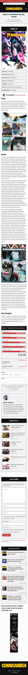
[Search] (23, 3)
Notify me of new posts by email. (11, 532)
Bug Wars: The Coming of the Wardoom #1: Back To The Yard (18, 435)
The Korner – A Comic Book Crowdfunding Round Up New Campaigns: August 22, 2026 (14, 598)
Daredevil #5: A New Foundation (16, 442)
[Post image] (6, 427)
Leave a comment (14, 389)
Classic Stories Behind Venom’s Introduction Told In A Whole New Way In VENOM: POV (15, 588)
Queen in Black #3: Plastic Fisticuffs (17, 450)
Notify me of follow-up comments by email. (14, 529)
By (9, 387)
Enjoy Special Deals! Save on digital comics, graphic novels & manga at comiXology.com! (12, 608)
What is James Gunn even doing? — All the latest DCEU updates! (16, 560)
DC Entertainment (21, 386)
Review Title (5, 521)
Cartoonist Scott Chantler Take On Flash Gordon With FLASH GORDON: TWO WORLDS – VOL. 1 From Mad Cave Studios (16, 579)
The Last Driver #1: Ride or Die (18, 457)
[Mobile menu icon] (26, 9)
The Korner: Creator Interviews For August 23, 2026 (16, 553)
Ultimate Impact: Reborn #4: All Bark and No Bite (18, 426)
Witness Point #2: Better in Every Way (17, 465)
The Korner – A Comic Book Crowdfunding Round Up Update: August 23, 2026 (15, 569)
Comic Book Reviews (12, 386)
